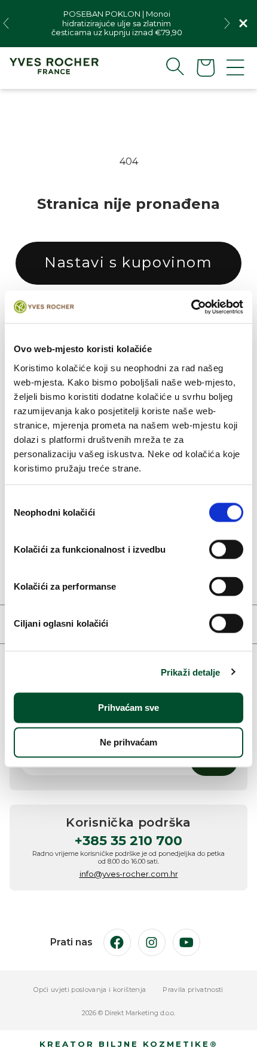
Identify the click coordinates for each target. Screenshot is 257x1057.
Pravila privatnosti (193, 990)
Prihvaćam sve (128, 707)
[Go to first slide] (227, 23)
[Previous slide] (6, 23)
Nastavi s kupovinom (128, 262)
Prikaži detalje (191, 672)
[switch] (226, 549)
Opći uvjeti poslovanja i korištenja (89, 990)
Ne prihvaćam (128, 742)
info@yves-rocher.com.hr (128, 874)
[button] (165, 66)
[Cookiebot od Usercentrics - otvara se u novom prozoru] (191, 307)
